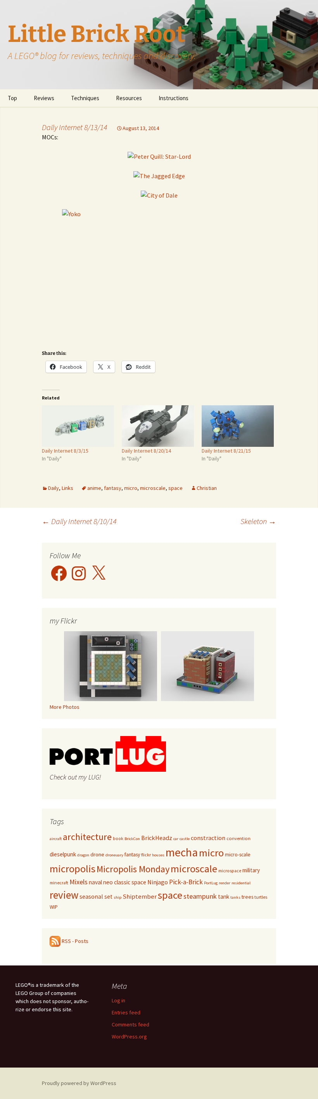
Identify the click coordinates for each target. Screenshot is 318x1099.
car (175, 838)
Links (67, 487)
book (118, 838)
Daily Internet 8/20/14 (146, 450)
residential (241, 882)
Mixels (78, 881)
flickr (146, 855)
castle (185, 838)
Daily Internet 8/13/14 (74, 127)
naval (95, 882)
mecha (182, 852)
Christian (207, 487)
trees (247, 896)
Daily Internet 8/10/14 (79, 521)
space (175, 487)
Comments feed (130, 1024)
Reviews (44, 98)
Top (12, 98)
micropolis (72, 868)
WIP (54, 907)
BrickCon (132, 838)
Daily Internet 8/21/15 (226, 450)
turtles (260, 897)
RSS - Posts (74, 941)
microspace (229, 870)
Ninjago (157, 882)
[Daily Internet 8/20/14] (158, 425)
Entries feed (126, 1012)
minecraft (59, 882)
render (224, 882)
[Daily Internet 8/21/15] (238, 425)
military (251, 870)
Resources (129, 98)
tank (223, 896)
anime (94, 487)
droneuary (114, 855)
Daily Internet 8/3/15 (65, 450)
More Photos (65, 706)
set (108, 896)
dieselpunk (63, 854)
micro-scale (238, 854)
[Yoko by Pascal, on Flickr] (159, 274)
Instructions (173, 98)
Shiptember (140, 896)
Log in (118, 1000)
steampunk (200, 896)
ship (117, 897)
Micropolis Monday (133, 869)
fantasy (112, 487)
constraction (208, 838)
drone (97, 854)
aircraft (56, 838)
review (64, 895)
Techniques (85, 98)
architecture (87, 837)
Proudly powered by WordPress (79, 1083)
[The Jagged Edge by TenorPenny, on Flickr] (159, 175)
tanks (235, 897)
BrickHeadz (156, 838)
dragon (83, 855)
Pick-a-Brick (186, 882)
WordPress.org (129, 1036)
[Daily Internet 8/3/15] (78, 425)
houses (158, 855)
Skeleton (258, 521)
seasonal (91, 896)
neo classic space (124, 882)
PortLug (211, 882)
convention (238, 838)
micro (130, 487)
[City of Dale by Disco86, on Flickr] (159, 194)
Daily (53, 487)
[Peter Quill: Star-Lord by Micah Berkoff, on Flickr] (159, 156)
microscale (153, 487)
